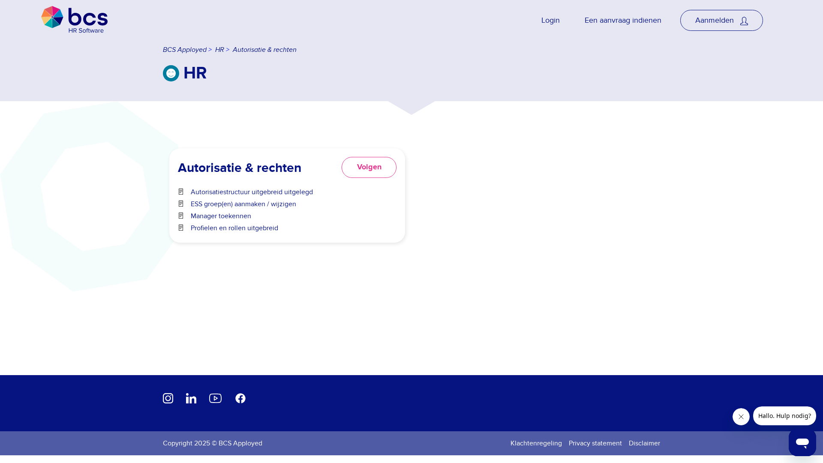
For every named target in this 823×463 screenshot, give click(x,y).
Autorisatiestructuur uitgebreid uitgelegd (252, 192)
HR (219, 50)
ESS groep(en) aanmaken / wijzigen (243, 204)
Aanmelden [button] (715, 20)
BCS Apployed (185, 50)
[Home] (74, 20)
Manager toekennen (221, 216)
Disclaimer (644, 443)
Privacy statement (595, 443)
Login (550, 20)
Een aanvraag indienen (623, 20)
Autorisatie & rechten (265, 50)
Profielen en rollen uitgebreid (234, 228)
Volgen (369, 167)
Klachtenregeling (536, 443)
